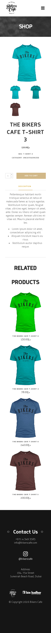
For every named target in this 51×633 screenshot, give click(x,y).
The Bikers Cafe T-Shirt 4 (25, 389)
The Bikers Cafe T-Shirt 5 (25, 494)
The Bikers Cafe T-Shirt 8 (25, 442)
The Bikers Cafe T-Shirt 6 (25, 336)
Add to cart (31, 176)
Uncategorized (31, 158)
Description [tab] (24, 186)
